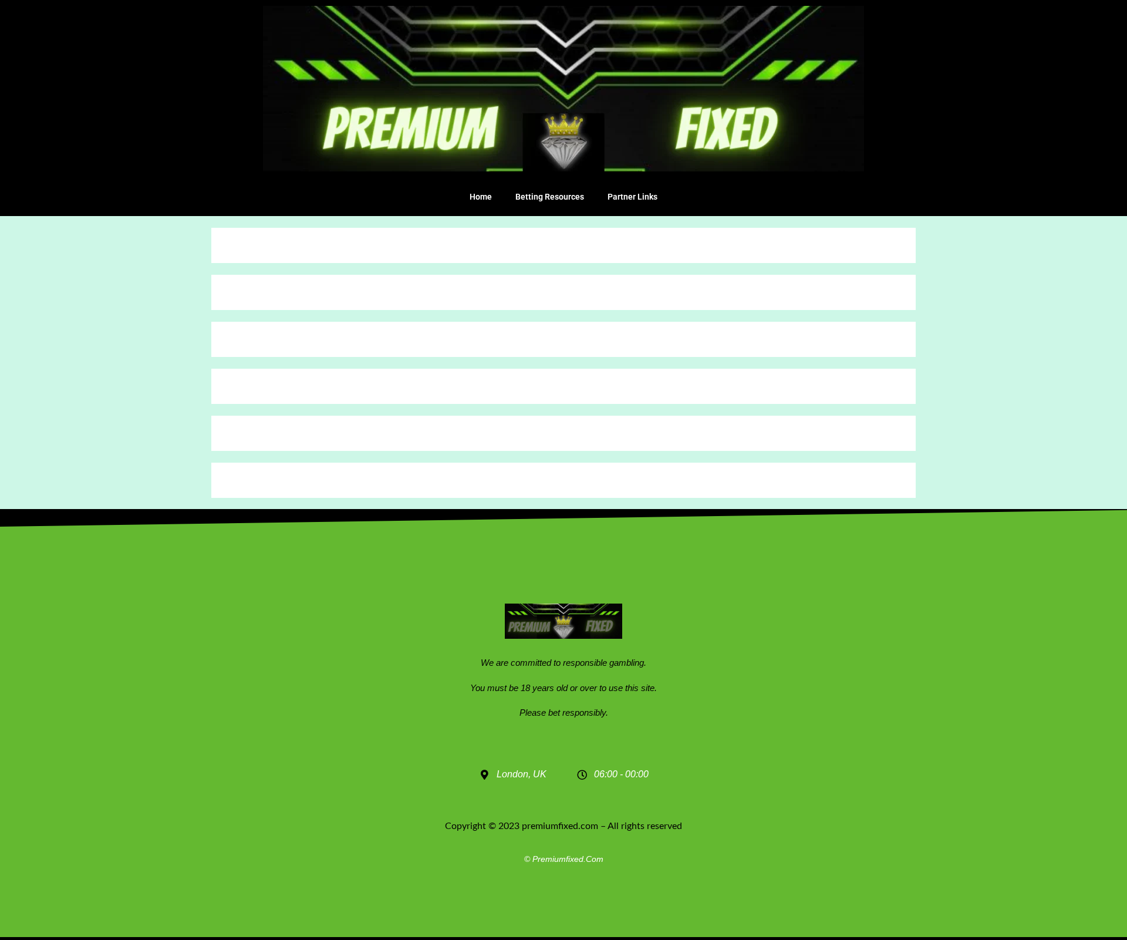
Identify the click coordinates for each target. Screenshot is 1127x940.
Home (481, 196)
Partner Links (632, 196)
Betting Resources (549, 196)
